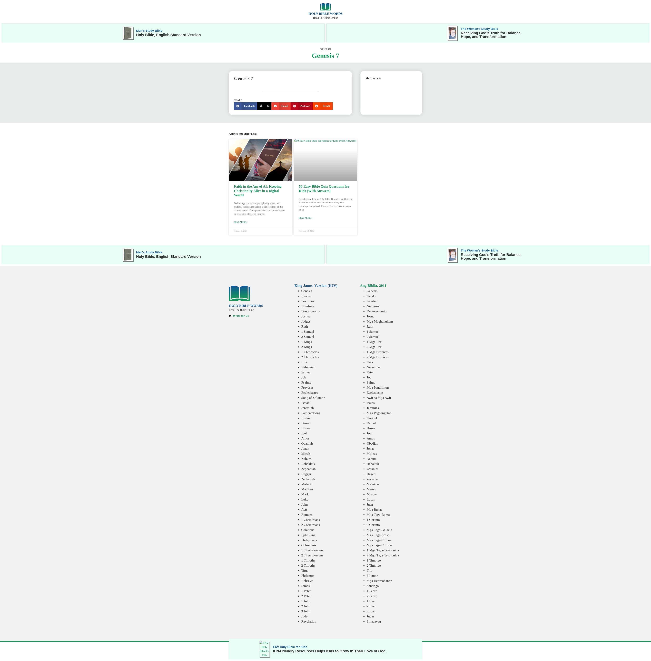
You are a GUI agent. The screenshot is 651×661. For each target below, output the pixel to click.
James (305, 586)
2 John (305, 606)
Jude (304, 616)
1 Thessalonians (312, 550)
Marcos (372, 494)
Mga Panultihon (378, 387)
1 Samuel (307, 331)
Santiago (373, 586)
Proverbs (307, 387)
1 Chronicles (310, 352)
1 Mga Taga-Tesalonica (383, 550)
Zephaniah (308, 469)
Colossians (308, 545)
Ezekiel (306, 418)
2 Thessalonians (312, 555)
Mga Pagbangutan (379, 413)
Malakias (373, 484)
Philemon (307, 575)
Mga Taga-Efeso (378, 535)
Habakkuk (308, 464)
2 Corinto (373, 525)
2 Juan (371, 606)
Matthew (307, 489)
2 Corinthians (310, 525)
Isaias (371, 403)
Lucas (371, 499)
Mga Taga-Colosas (379, 545)
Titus (304, 570)
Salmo (371, 382)
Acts (304, 509)
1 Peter (306, 591)
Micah (305, 453)
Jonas (370, 448)
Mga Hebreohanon (379, 581)
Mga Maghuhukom (380, 321)
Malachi (307, 484)
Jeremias (373, 408)
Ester (370, 372)
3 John (305, 611)
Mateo (371, 489)
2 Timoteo (374, 565)
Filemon (372, 575)
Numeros (373, 306)
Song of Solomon (313, 397)
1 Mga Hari (374, 342)
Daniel (305, 423)
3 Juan (371, 611)
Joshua (306, 316)
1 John (305, 601)
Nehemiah (308, 367)
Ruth (304, 326)
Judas (370, 616)
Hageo (371, 474)
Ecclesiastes (309, 392)
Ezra (304, 362)
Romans (306, 514)
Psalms (306, 382)
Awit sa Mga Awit (379, 397)
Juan (370, 504)
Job (303, 377)
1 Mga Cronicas (378, 352)
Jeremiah (307, 408)
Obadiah (307, 443)
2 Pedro (372, 596)
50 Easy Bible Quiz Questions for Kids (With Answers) (324, 188)
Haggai (306, 474)
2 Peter (306, 596)
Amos (305, 438)
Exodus (306, 296)
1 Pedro (372, 591)
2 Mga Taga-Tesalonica (383, 555)
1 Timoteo (374, 560)
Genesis (325, 49)
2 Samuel (307, 336)
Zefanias (373, 469)
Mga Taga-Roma (378, 514)
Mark (305, 494)
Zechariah (308, 479)
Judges (306, 321)
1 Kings (306, 342)
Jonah (305, 448)
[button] (245, 106)
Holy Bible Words (326, 13)
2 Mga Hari (374, 347)
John (304, 504)
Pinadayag (374, 621)
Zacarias (372, 479)
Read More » (241, 222)
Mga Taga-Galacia (379, 530)
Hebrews (307, 581)
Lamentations (310, 413)
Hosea (305, 428)
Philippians (309, 540)
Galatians (307, 530)
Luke (304, 499)
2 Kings (306, 347)
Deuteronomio (377, 311)
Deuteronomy (310, 311)
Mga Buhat (374, 509)
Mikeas (372, 453)
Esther (305, 372)
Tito (369, 570)
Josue (370, 316)
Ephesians (308, 535)
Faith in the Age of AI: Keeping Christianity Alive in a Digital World (258, 190)
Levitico (372, 301)
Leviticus (307, 301)
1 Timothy (308, 560)
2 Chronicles (310, 357)
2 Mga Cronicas (378, 357)
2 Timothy (308, 565)
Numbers (307, 306)
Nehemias (373, 367)
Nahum (306, 458)
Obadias (372, 443)
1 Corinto (373, 520)
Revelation (308, 621)
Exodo (371, 296)
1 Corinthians (310, 520)
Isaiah (305, 403)
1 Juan (371, 601)
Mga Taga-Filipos (379, 540)
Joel (304, 433)
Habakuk (373, 464)
